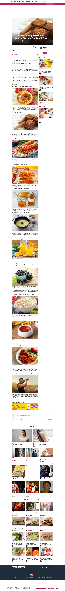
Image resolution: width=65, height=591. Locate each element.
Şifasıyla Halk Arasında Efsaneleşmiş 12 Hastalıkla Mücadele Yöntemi (31, 544)
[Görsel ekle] (51, 415)
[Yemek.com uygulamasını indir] (15, 567)
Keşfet (36, 1)
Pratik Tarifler (13, 3)
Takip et (45, 53)
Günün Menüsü (27, 1)
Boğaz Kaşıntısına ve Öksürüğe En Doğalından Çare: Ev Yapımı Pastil (18, 528)
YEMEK (13, 46)
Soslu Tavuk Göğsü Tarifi (15, 365)
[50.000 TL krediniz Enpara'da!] (25, 406)
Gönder (50, 419)
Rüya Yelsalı (45, 47)
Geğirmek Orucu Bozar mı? (31, 458)
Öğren (33, 1)
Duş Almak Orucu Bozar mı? (17, 458)
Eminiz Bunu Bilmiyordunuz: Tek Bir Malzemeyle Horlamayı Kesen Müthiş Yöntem (18, 544)
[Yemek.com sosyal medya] (31, 575)
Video (23, 1)
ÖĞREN (16, 46)
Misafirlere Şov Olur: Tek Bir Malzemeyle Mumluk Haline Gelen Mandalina (32, 559)
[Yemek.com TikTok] (44, 567)
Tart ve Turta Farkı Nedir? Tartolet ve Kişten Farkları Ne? (46, 88)
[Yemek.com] (13, 1)
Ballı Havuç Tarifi (14, 158)
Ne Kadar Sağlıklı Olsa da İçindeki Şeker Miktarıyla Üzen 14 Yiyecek (46, 528)
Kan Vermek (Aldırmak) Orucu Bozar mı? (40, 444)
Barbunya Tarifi (24, 3)
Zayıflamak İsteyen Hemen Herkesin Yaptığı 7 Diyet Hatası (45, 544)
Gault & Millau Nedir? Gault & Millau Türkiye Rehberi (45, 121)
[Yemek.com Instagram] (42, 567)
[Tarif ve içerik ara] (44, 1)
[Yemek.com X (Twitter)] (49, 567)
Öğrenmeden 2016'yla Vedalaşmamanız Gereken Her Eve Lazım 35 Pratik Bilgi (18, 559)
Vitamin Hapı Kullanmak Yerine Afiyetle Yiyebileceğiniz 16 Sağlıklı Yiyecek (32, 529)
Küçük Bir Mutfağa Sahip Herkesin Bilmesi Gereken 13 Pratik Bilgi (32, 513)
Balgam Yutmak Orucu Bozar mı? (18, 444)
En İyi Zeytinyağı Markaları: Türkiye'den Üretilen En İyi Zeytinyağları (44, 104)
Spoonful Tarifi (19, 3)
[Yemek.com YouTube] (46, 567)
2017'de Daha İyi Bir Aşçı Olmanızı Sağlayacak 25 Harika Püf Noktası (46, 513)
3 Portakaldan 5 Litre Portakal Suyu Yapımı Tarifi (18, 258)
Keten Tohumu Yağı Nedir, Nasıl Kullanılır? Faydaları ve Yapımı (45, 72)
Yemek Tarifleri (19, 1)
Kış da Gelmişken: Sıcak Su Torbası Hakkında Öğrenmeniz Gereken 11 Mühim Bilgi (46, 559)
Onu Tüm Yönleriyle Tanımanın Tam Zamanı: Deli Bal (18, 513)
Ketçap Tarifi (13, 339)
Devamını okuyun (45, 51)
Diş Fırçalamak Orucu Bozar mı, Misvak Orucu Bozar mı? (45, 459)
